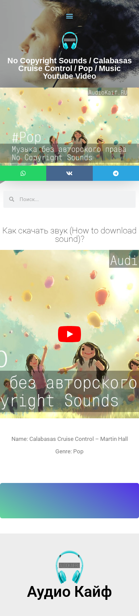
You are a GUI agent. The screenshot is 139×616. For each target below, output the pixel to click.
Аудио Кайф (69, 592)
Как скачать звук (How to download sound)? (69, 235)
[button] (69, 15)
